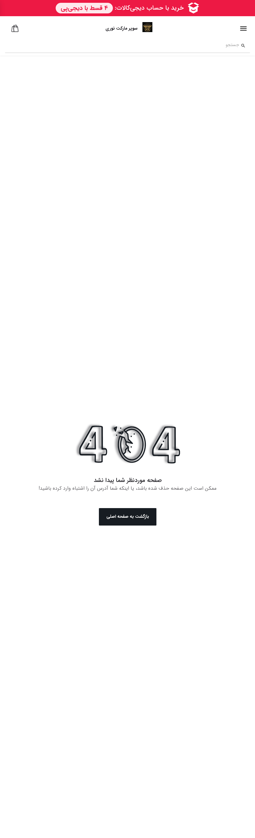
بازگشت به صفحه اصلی (127, 516)
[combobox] (122, 46)
